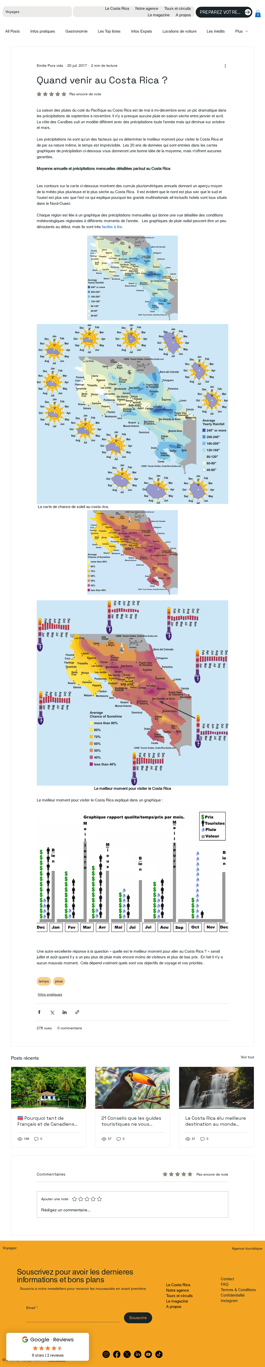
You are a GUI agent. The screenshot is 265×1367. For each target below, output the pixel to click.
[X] (127, 1354)
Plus (239, 31)
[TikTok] (159, 1354)
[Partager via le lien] (77, 1012)
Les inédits (216, 31)
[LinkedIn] (137, 1354)
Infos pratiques (42, 31)
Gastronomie (76, 31)
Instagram (229, 1300)
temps (44, 981)
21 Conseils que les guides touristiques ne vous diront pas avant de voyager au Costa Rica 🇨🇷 (131, 1121)
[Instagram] (106, 1354)
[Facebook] (116, 1354)
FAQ (225, 1284)
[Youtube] (148, 1354)
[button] (258, 13)
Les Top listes (109, 31)
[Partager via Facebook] (39, 1012)
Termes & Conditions (238, 1290)
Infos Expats (141, 31)
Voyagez (12, 12)
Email (32, 1308)
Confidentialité (233, 1295)
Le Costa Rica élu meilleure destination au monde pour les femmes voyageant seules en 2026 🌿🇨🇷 (215, 1121)
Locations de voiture (179, 31)
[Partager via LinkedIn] (64, 1012)
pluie (59, 981)
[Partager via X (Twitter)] (51, 1012)
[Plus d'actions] (225, 65)
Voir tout (247, 1057)
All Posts (12, 31)
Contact (227, 1279)
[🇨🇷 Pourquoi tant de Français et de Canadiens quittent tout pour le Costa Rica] (48, 1088)
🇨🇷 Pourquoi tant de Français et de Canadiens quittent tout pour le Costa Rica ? (45, 1121)
